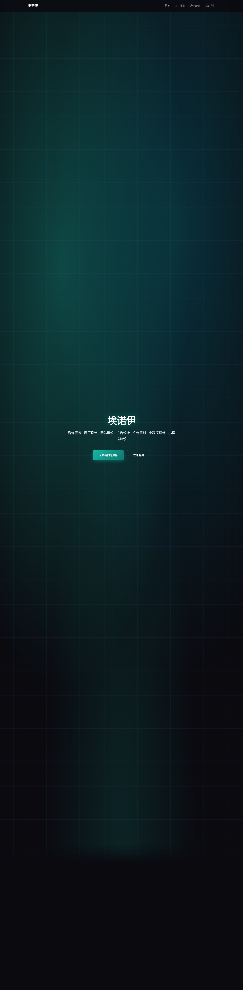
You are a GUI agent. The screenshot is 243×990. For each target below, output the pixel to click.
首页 (167, 5)
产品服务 (195, 5)
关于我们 (180, 5)
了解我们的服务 (108, 455)
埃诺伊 (33, 6)
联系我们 (210, 5)
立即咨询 (138, 455)
